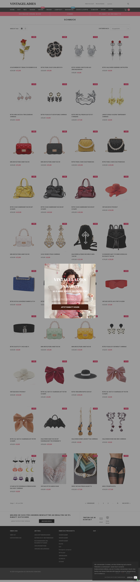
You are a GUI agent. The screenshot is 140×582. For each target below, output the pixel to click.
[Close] (93, 266)
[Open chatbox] (135, 578)
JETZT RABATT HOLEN (70, 307)
